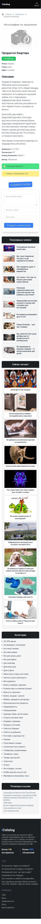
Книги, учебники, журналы (15, 685)
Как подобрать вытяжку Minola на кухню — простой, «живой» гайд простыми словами (20, 883)
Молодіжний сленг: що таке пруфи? (16, 872)
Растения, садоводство (14, 736)
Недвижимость (10, 707)
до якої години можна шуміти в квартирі (19, 805)
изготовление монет (11, 811)
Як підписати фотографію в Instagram (17, 869)
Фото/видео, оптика (12, 768)
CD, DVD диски (10, 641)
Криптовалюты (8, 908)
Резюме (7, 739)
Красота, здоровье (12, 692)
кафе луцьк (8, 803)
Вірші (4, 898)
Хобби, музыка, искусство (15, 772)
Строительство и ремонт (15, 747)
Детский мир (9, 663)
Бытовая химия (10, 652)
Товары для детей (12, 758)
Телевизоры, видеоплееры (15, 750)
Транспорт (8, 761)
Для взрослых (10, 667)
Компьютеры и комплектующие (17, 688)
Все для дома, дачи (12, 656)
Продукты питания (12, 725)
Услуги (6, 765)
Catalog (6, 4)
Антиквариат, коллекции (14, 645)
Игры (4, 904)
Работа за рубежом (12, 732)
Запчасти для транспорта (15, 678)
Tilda (3, 895)
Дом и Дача (9, 670)
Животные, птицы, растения (16, 674)
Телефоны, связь (11, 754)
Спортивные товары (13, 743)
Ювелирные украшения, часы (16, 776)
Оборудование (10, 710)
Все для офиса (10, 659)
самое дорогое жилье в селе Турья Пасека (20, 793)
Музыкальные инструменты (16, 703)
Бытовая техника (11, 649)
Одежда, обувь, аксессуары (16, 714)
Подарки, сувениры (12, 721)
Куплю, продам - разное (14, 696)
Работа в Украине (11, 728)
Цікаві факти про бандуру (12, 875)
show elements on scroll (12, 808)
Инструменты (10, 681)
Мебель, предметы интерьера (16, 699)
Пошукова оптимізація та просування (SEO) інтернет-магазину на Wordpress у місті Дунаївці (20, 797)
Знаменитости (8, 901)
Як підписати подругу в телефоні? (16, 866)
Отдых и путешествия (13, 718)
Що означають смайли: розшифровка (18, 878)
